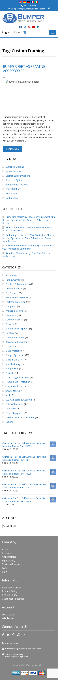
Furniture (9, 332)
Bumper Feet (12, 368)
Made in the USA (13, 359)
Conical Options (13, 188)
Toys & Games (12, 279)
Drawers (9, 324)
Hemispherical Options (16, 184)
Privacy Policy (9, 591)
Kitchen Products (13, 288)
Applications (9, 556)
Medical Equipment (14, 337)
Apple (8, 395)
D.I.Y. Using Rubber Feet (17, 377)
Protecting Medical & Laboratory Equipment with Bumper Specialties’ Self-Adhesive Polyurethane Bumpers (28, 220)
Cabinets (9, 373)
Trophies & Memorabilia (17, 284)
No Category (11, 197)
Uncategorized (12, 390)
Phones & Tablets (14, 310)
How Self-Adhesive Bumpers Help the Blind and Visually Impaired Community (27, 247)
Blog (4, 572)
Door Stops (11, 408)
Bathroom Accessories (16, 297)
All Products (11, 193)
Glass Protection (13, 350)
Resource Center (11, 587)
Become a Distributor (16, 341)
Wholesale (8, 618)
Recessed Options (14, 180)
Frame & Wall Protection (17, 381)
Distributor (10, 346)
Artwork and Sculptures (17, 328)
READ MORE (12, 148)
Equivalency (8, 560)
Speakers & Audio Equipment (19, 417)
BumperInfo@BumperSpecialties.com (28, 8)
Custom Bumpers (12, 564)
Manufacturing (12, 364)
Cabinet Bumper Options (17, 175)
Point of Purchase (14, 404)
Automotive (11, 275)
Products (7, 553)
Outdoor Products (14, 319)
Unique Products (13, 386)
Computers (11, 306)
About (5, 549)
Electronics (10, 315)
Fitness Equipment (14, 413)
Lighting (9, 421)
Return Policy (9, 595)
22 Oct (8, 77)
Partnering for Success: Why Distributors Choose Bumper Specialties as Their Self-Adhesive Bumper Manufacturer (28, 238)
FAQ (4, 568)
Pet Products (11, 293)
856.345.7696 (30, 5)
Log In (6, 32)
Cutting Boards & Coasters (18, 399)
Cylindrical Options (14, 166)
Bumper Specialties (15, 355)
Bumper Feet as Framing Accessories (24, 68)
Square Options (13, 171)
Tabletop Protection (15, 301)
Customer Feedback (13, 598)
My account (8, 614)
